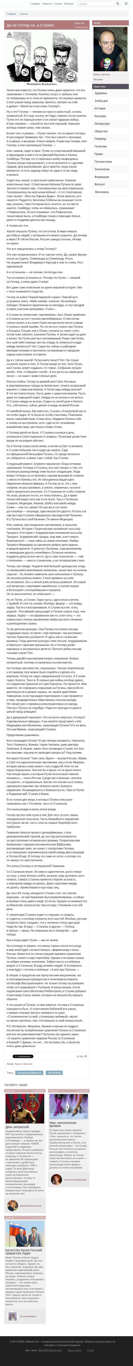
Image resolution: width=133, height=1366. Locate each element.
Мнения (68, 3)
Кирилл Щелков (23, 1063)
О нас (90, 1350)
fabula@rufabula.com (50, 1350)
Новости (47, 3)
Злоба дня (101, 101)
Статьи (58, 3)
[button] (126, 3)
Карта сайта (74, 1350)
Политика (101, 146)
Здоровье (101, 93)
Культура (100, 116)
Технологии (102, 169)
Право (99, 154)
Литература (102, 124)
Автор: (10, 1063)
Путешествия (103, 161)
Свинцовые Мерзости (29, 1072)
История (100, 108)
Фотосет (100, 184)
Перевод (100, 139)
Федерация (102, 177)
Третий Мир (54, 1072)
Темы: (10, 1072)
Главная (35, 3)
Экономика (102, 192)
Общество (79, 22)
